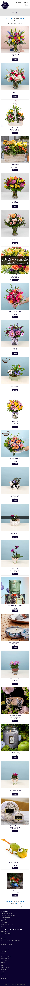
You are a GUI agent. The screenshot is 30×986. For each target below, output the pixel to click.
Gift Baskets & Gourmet (6, 920)
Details (15, 59)
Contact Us (3, 953)
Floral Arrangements (5, 917)
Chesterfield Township (6, 935)
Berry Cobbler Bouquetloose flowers (15, 460)
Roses (2, 926)
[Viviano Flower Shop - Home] (5, 7)
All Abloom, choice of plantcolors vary (15, 680)
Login (25, 2)
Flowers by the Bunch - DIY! (15, 890)
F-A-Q (2, 971)
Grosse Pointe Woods (6, 933)
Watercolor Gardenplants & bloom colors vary (15, 166)
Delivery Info (4, 965)
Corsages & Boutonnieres (6, 913)
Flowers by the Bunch (5, 919)
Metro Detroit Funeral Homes (7, 946)
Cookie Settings (4, 975)
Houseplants (4, 922)
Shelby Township (4, 937)
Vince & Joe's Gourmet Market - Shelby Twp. (10, 940)
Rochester (3, 938)
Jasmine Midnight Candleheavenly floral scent (15, 717)
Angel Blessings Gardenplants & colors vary (15, 129)
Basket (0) (19, 2)
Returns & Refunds (5, 967)
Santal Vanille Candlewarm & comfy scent (15, 827)
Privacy (2, 973)
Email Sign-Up (4, 960)
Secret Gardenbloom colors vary (15, 386)
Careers (3, 955)
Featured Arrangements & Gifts (8, 915)
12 (16, 20)
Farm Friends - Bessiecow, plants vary (15, 496)
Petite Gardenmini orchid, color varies (15, 570)
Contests (3, 964)
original (22, 18)
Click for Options (15, 892)
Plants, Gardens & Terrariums (7, 924)
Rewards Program (5, 958)
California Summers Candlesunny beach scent (15, 643)
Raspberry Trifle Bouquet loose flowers (15, 313)
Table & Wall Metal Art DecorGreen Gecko (15, 864)
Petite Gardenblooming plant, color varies (15, 790)
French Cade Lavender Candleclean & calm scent (15, 607)
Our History (3, 951)
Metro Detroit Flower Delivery (7, 944)
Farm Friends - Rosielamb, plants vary (15, 533)
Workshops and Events (6, 956)
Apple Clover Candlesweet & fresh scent (15, 754)
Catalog (3, 962)
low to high (9, 18)
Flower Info (3, 969)
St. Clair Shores (4, 931)
